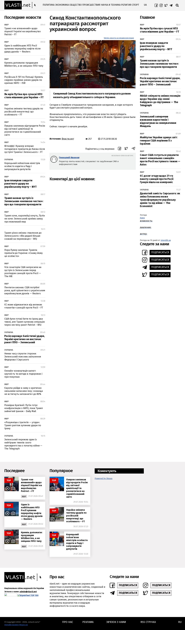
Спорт (135, 4)
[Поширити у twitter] (126, 149)
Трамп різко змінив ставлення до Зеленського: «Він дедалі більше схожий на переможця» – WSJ (22, 235)
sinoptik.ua (166, 240)
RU (180, 622)
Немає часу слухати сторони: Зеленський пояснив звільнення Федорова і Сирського (22, 356)
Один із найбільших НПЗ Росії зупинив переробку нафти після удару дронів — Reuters (22, 48)
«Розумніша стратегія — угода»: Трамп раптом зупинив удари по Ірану (22, 425)
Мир (6, 25)
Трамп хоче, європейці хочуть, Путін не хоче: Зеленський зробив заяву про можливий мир (24, 218)
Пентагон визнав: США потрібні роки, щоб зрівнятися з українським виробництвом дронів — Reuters (24, 290)
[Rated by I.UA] (10, 595)
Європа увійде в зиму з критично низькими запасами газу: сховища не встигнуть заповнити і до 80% (23, 391)
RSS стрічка (148, 622)
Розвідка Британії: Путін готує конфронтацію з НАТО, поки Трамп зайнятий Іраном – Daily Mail (23, 408)
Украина (8, 159)
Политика (48, 4)
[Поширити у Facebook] (119, 149)
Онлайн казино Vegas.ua (16, 625)
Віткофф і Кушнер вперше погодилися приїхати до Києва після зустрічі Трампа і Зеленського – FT (24, 149)
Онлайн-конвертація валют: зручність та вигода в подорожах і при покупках (23, 373)
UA (145, 4)
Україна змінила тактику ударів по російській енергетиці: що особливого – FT (23, 111)
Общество (75, 4)
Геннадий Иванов (69, 157)
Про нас (67, 622)
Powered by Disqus (103, 478)
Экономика (62, 4)
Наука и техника (111, 4)
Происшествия (91, 4)
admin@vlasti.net (28, 591)
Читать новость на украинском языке (119, 38)
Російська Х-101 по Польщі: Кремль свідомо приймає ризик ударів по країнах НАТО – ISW (23, 80)
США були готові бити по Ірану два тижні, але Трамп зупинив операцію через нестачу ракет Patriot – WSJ (24, 321)
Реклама (88, 622)
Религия (126, 4)
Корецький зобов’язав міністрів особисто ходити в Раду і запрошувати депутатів (22, 166)
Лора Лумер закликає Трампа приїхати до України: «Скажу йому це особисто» (23, 253)
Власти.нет (68, 138)
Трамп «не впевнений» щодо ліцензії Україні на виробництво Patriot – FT (22, 31)
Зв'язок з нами (116, 622)
